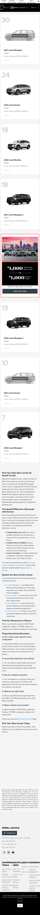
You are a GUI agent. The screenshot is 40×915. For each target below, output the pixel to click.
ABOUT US (25, 872)
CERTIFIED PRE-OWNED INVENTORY (7, 888)
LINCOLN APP (33, 866)
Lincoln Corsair (11, 611)
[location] (38, 1)
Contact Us (11, 833)
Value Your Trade (20, 291)
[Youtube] (13, 852)
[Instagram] (9, 852)
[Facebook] (4, 852)
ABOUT (25, 862)
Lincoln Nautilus (12, 603)
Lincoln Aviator (11, 595)
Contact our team (25, 719)
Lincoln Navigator (12, 585)
